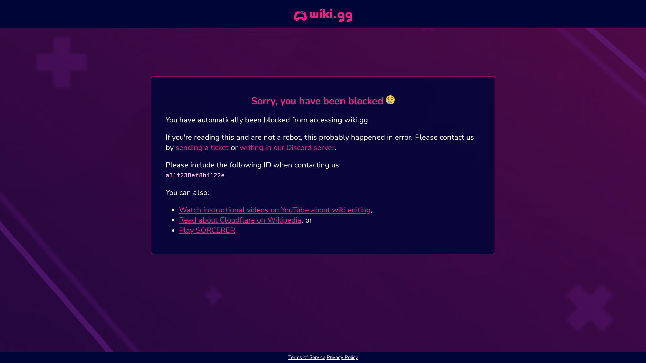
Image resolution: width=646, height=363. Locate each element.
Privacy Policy (342, 357)
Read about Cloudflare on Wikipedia (240, 220)
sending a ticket (202, 148)
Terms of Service (306, 357)
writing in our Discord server (287, 148)
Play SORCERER (207, 230)
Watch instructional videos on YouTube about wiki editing (275, 210)
